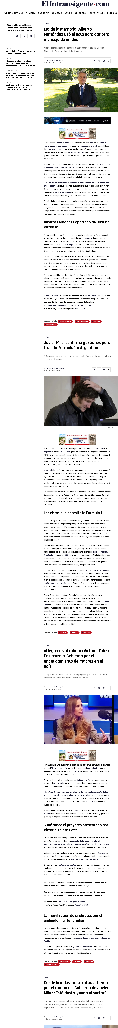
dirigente (90, 801)
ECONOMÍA (43, 13)
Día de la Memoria (51, 324)
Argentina (48, 451)
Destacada (97, 321)
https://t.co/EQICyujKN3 (55, 305)
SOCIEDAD (57, 13)
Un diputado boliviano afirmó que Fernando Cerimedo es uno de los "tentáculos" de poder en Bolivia (19, 87)
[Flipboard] (24, 36)
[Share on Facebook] (94, 61)
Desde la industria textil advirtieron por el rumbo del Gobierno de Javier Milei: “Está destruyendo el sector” (20, 75)
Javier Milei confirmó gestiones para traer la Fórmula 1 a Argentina (20, 52)
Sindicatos (89, 961)
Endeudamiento (64, 961)
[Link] (104, 61)
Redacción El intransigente (55, 60)
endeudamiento (94, 768)
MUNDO (68, 13)
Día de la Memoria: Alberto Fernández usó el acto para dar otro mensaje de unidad (20, 28)
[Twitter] (17, 36)
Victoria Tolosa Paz (52, 964)
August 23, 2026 (81, 905)
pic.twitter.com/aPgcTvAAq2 (79, 305)
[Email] (31, 36)
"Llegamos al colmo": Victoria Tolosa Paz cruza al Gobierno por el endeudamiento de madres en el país (20, 63)
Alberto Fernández (63, 142)
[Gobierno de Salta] (77, 138)
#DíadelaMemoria (51, 295)
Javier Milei (65, 451)
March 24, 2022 (81, 308)
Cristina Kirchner (82, 321)
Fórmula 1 (99, 448)
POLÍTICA (31, 13)
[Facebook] (10, 36)
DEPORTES (80, 13)
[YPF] (77, 121)
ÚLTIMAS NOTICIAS (13, 13)
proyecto (78, 961)
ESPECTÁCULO (97, 13)
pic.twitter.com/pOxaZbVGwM (72, 901)
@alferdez (92, 295)
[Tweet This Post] (99, 61)
